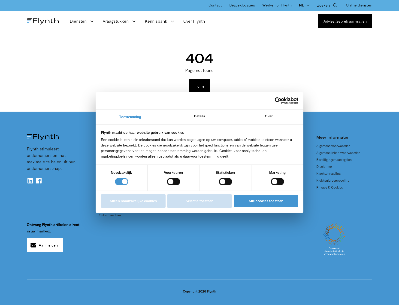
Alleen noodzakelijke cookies (133, 201)
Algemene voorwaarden (333, 146)
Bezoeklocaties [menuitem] (242, 5)
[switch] (173, 181)
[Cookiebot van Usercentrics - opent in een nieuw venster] (278, 100)
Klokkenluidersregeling (332, 180)
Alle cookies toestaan (265, 201)
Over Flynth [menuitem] (194, 21)
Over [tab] (269, 116)
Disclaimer (324, 167)
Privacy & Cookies (329, 187)
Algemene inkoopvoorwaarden (338, 153)
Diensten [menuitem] (78, 21)
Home (200, 86)
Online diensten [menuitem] (359, 5)
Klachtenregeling (328, 173)
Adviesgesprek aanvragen (345, 21)
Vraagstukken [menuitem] (116, 21)
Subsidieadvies (110, 215)
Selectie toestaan (200, 201)
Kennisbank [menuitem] (156, 21)
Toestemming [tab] (130, 117)
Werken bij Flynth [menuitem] (277, 5)
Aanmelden (48, 245)
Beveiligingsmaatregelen (334, 160)
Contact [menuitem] (215, 5)
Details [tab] (199, 116)
